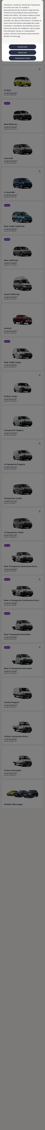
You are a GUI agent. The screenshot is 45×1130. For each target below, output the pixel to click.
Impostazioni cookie (22, 58)
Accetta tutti (22, 47)
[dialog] (22, 565)
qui (19, 36)
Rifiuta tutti (22, 52)
